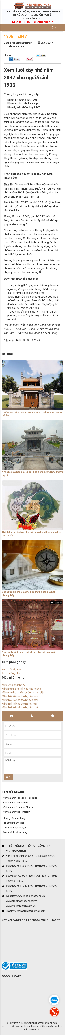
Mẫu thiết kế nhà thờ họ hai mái (19, 703)
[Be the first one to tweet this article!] (41, 56)
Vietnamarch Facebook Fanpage (20, 797)
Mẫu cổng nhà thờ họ (14, 685)
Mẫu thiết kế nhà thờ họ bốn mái (20, 696)
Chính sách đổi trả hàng (15, 832)
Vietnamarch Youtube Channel (18, 807)
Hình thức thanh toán (14, 823)
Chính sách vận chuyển (15, 827)
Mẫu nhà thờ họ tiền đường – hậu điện (23, 692)
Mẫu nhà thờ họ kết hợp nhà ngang (21, 688)
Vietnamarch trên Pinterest (16, 811)
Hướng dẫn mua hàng (14, 818)
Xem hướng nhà (11, 673)
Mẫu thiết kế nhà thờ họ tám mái (20, 707)
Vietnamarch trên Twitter (15, 802)
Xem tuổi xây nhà (11, 669)
